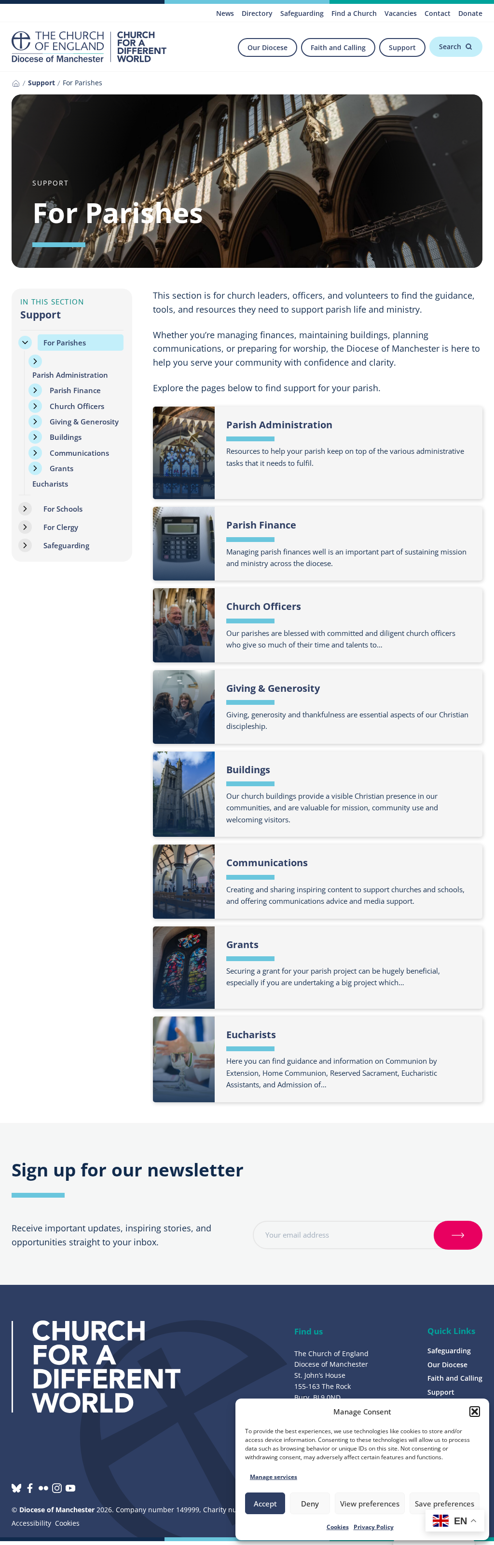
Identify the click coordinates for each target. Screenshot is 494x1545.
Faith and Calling (338, 47)
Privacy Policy (374, 1527)
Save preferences (444, 1503)
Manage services (273, 1477)
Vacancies (400, 13)
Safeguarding (302, 13)
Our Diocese (267, 47)
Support (402, 47)
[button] (475, 1411)
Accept (265, 1503)
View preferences (369, 1503)
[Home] (16, 83)
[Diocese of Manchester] (89, 46)
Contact (438, 13)
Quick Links (451, 1330)
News (225, 13)
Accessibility (31, 1523)
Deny (310, 1503)
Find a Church (354, 13)
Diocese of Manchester (57, 1509)
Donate (470, 13)
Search (450, 46)
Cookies (338, 1527)
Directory (257, 13)
